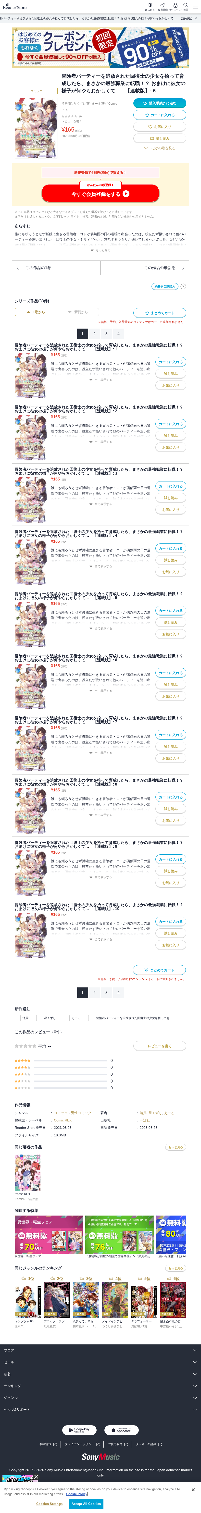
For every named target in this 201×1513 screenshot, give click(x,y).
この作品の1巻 (38, 268)
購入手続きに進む (162, 103)
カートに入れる (163, 115)
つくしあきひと (112, 1326)
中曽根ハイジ (169, 1326)
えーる (76, 1018)
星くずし (50, 1018)
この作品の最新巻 (160, 268)
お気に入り (162, 127)
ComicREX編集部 (26, 1199)
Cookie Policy (76, 1494)
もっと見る (103, 250)
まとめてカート (163, 313)
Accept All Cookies (86, 1504)
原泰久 (19, 1326)
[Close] (193, 1489)
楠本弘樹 (79, 1326)
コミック (36, 91)
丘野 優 (184, 1326)
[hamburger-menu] (195, 6)
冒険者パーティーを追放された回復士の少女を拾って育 (133, 1018)
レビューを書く (72, 121)
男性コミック (81, 1113)
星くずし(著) (82, 103)
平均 (42, 1046)
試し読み (163, 138)
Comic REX (63, 1120)
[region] (100, 1497)
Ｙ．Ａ (90, 1326)
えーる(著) (99, 103)
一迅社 (145, 1120)
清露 (25, 1018)
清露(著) (67, 103)
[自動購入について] (183, 286)
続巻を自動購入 (165, 286)
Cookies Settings (49, 1504)
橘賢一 (145, 1326)
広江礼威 (50, 1326)
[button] (149, 1444)
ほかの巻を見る (163, 148)
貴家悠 (135, 1326)
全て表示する (103, 379)
